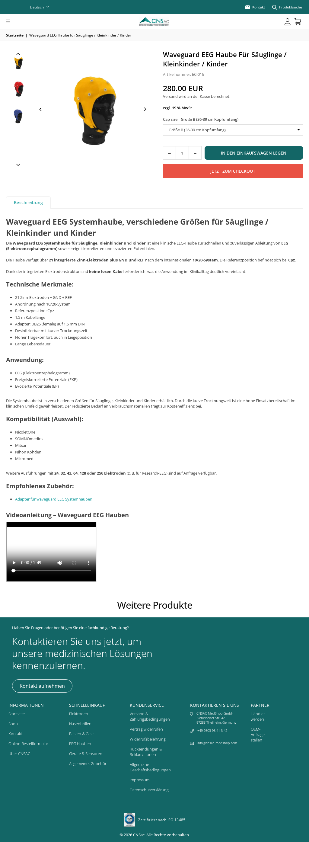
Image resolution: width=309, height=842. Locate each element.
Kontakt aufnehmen (42, 686)
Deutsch (37, 7)
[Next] (144, 109)
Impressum (139, 780)
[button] (16, 21)
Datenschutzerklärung (149, 789)
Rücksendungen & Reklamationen (146, 751)
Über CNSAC (19, 753)
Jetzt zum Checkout (232, 171)
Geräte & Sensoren (85, 753)
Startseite (15, 35)
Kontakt (15, 733)
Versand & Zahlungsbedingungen (150, 716)
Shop (13, 723)
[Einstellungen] (287, 21)
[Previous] (40, 109)
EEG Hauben (80, 743)
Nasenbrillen (80, 723)
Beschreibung (28, 202)
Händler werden (258, 716)
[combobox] (43, 7)
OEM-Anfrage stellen (258, 734)
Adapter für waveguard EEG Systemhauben (53, 499)
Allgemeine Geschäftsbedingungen (150, 767)
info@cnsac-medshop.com (217, 743)
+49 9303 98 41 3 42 (212, 730)
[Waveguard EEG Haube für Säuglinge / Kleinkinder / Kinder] (18, 62)
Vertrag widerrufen (146, 729)
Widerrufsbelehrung (148, 739)
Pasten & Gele (81, 733)
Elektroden (78, 713)
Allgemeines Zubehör (88, 763)
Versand (170, 96)
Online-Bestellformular (28, 743)
